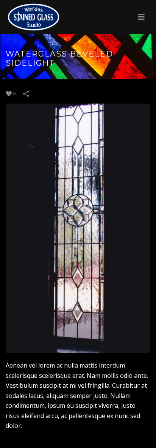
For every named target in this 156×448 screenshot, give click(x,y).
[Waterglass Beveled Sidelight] (78, 228)
